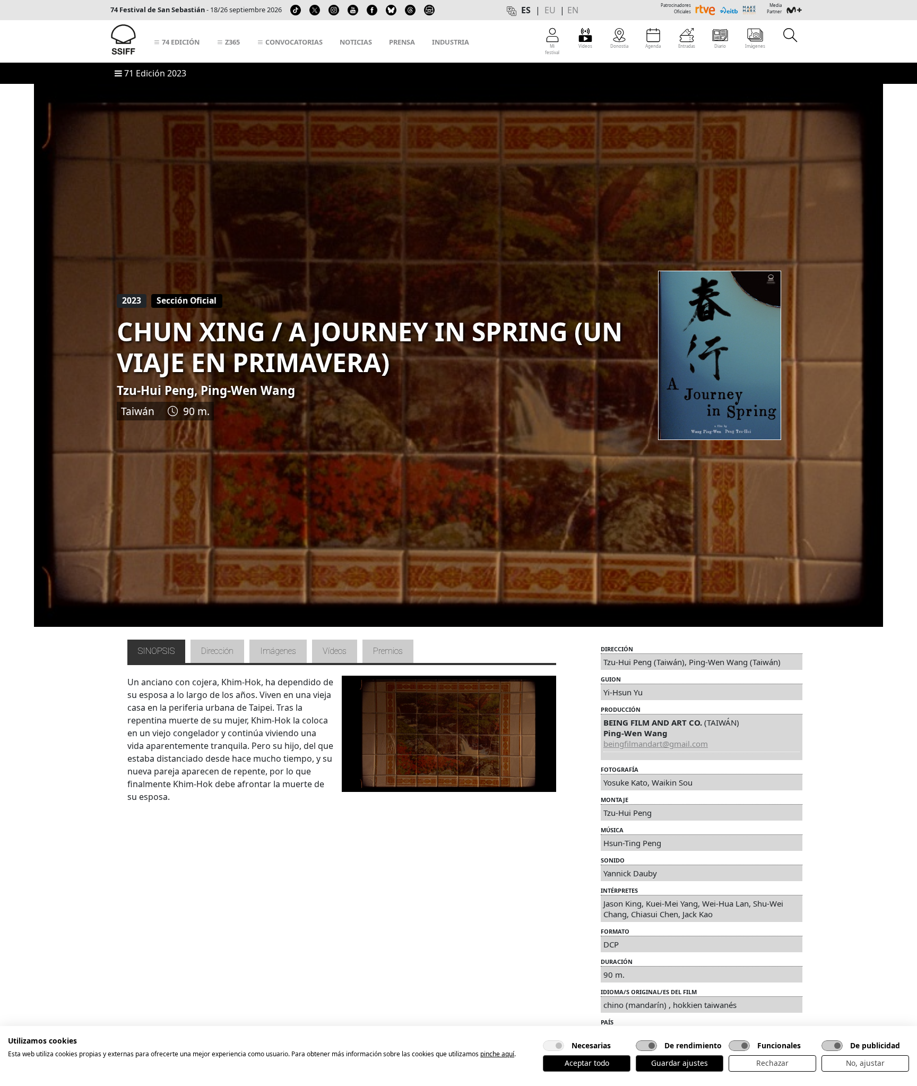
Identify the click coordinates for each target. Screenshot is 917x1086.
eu (550, 10)
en (572, 10)
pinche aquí (497, 1053)
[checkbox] (553, 1045)
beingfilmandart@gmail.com (655, 743)
